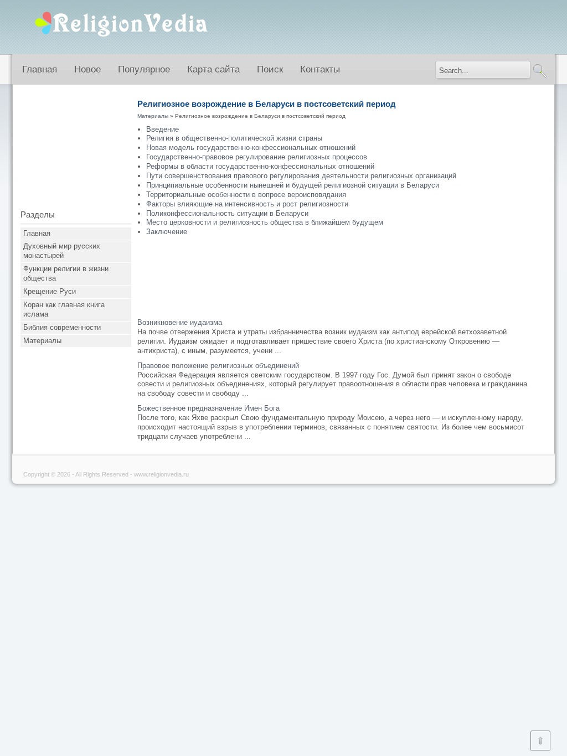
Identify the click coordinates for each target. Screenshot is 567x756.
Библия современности (62, 327)
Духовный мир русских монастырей (61, 251)
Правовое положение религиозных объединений (218, 365)
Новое (87, 69)
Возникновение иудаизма (179, 322)
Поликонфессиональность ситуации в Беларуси (227, 213)
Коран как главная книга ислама (64, 309)
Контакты (320, 69)
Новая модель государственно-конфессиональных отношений (250, 147)
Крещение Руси (49, 291)
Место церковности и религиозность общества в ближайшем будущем (264, 222)
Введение (162, 129)
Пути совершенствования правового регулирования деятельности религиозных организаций (301, 176)
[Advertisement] (75, 151)
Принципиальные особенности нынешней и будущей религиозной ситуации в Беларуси (292, 185)
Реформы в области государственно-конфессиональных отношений (260, 166)
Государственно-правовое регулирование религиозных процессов (256, 157)
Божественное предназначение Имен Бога (208, 408)
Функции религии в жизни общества (66, 273)
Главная (39, 69)
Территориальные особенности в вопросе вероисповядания (246, 194)
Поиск (270, 69)
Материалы (42, 340)
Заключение (166, 231)
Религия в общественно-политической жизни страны (234, 138)
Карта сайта (213, 69)
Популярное (144, 69)
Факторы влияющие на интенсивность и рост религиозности (247, 204)
